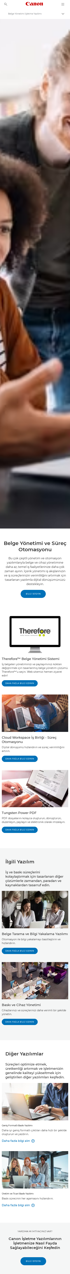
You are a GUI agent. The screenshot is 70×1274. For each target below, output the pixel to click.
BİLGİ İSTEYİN (33, 594)
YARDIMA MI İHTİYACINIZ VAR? (35, 1231)
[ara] (6, 4)
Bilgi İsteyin (33, 1261)
